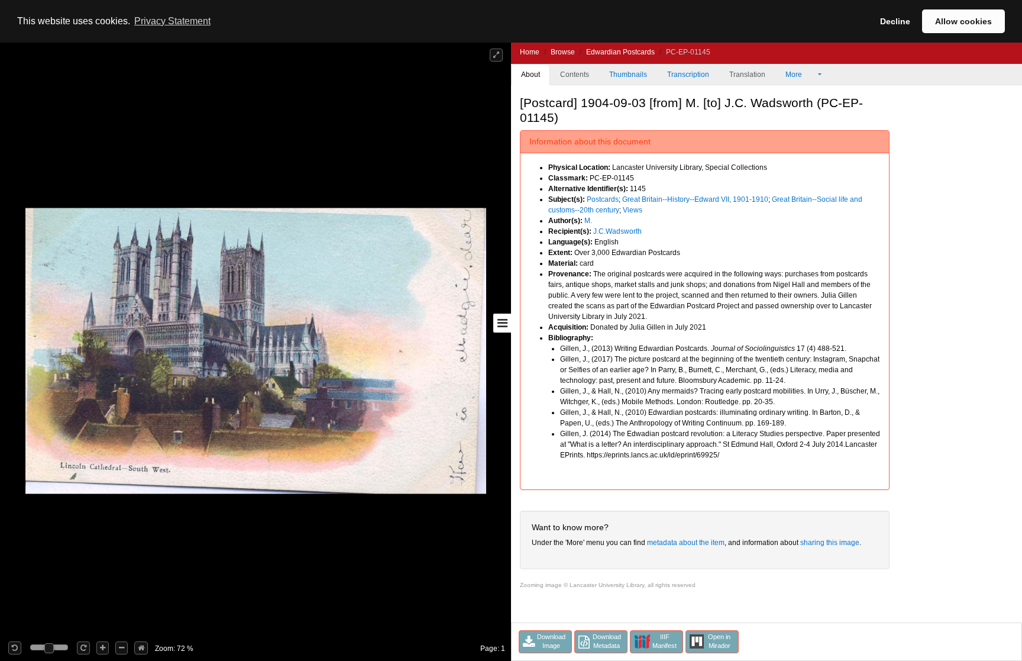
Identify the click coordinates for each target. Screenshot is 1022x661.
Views (632, 210)
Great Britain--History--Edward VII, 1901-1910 (695, 199)
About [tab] (530, 74)
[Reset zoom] (141, 647)
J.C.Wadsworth (617, 231)
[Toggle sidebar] (502, 323)
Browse (563, 52)
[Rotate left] (14, 647)
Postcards (603, 199)
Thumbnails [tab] (628, 74)
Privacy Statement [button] (172, 21)
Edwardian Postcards (620, 52)
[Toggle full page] (496, 55)
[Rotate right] (83, 647)
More (794, 74)
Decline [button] (895, 21)
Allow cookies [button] (963, 21)
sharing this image (829, 543)
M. (588, 221)
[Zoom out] (121, 647)
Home (529, 52)
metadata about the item (686, 543)
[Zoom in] (102, 647)
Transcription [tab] (688, 74)
